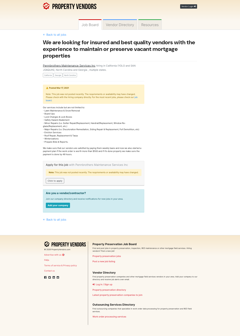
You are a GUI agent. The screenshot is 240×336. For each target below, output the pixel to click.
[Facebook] (45, 277)
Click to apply (55, 180)
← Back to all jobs (54, 34)
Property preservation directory (109, 289)
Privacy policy (70, 265)
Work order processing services (109, 316)
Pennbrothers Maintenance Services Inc (69, 65)
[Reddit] (58, 277)
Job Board (90, 25)
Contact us (49, 270)
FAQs (46, 260)
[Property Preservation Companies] (69, 5)
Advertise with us (52, 254)
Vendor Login (187, 6)
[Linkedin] (53, 277)
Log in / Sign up (103, 284)
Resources (150, 25)
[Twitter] (49, 277)
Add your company (58, 205)
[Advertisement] (173, 105)
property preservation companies (117, 295)
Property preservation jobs (106, 256)
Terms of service (52, 265)
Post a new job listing (103, 261)
